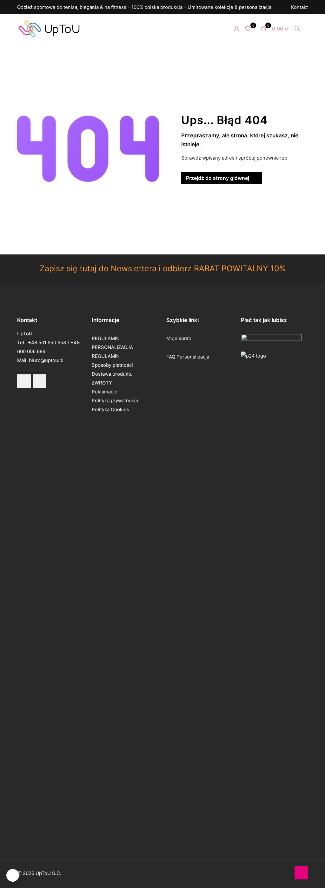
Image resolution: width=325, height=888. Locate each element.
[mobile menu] (214, 28)
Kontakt (299, 7)
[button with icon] (24, 381)
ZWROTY (102, 383)
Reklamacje (104, 392)
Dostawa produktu (112, 374)
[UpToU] (49, 28)
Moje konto (178, 338)
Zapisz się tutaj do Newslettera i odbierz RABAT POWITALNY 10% (163, 268)
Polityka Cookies (110, 409)
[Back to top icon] (301, 872)
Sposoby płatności (112, 365)
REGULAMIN (106, 338)
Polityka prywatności (115, 401)
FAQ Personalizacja (187, 357)
